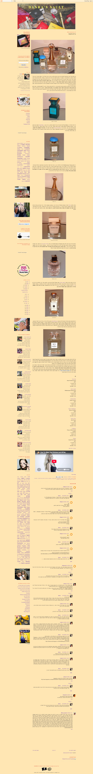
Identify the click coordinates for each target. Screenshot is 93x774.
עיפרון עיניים (26, 488)
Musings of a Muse (26, 599)
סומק (23, 487)
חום (25, 481)
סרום (21, 487)
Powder (24, 546)
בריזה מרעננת (25, 292)
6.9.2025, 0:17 (69, 712)
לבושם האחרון (62, 282)
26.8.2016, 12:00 (65, 668)
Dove (23, 513)
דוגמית (69, 478)
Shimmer (19, 551)
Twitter (28, 116)
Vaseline (21, 558)
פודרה (18, 488)
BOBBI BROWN (25, 144)
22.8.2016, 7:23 (69, 694)
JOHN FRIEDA (24, 159)
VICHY (28, 179)
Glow (28, 522)
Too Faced (19, 557)
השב (72, 490)
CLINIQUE (27, 149)
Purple (24, 547)
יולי (26, 294)
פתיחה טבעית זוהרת (27, 359)
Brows (18, 502)
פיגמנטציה (28, 489)
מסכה (25, 485)
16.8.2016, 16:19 (65, 548)
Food (29, 519)
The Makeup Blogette (25, 602)
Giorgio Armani (27, 158)
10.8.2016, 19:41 (65, 527)
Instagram (28, 114)
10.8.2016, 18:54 (65, 510)
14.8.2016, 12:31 (65, 685)
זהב (18, 479)
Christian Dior (73, 398)
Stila (20, 176)
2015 (27, 305)
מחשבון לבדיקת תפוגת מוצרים (24, 585)
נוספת (70, 205)
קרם (27, 493)
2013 (27, 308)
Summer (62, 479)
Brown (21, 502)
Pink (29, 546)
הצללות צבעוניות (24, 290)
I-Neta (64, 486)
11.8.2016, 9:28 (69, 565)
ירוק (29, 483)
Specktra (28, 605)
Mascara (22, 536)
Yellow (23, 561)
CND (22, 149)
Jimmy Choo (73, 418)
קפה (29, 493)
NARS (29, 171)
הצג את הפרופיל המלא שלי (25, 90)
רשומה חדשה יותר (72, 750)
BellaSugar (28, 607)
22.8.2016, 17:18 (65, 644)
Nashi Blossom (55, 321)
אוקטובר (25, 286)
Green (21, 522)
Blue (18, 500)
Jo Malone (74, 428)
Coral (22, 511)
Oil (25, 541)
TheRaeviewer (27, 597)
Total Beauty (27, 608)
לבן (20, 483)
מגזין (25, 484)
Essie (24, 155)
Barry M (19, 144)
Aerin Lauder (73, 389)
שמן (21, 494)
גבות (27, 479)
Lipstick (22, 533)
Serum (18, 550)
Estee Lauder (48, 478)
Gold (25, 522)
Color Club (27, 152)
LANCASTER (20, 165)
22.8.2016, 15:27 (65, 703)
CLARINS (19, 147)
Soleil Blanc (41, 125)
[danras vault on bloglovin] (24, 224)
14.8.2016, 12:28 (65, 609)
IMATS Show (27, 610)
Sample (58, 479)
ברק (29, 479)
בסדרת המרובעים (45, 243)
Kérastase (19, 162)
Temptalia (28, 593)
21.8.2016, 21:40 (65, 622)
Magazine (24, 535)
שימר (28, 494)
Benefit (28, 146)
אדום (25, 476)
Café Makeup (27, 600)
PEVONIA (28, 544)
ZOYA (20, 563)
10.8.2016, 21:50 (65, 542)
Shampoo (28, 551)
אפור (18, 476)
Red (22, 547)
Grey (18, 522)
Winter (28, 561)
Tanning (22, 556)
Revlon (24, 173)
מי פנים (20, 484)
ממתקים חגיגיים (28, 394)
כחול (26, 483)
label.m (23, 181)
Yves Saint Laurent (23, 562)
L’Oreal (28, 168)
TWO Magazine (27, 611)
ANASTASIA (28, 143)
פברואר (25, 301)
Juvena (18, 161)
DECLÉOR (19, 152)
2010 (27, 314)
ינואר (26, 303)
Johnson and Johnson (25, 161)
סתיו (18, 487)
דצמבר (25, 285)
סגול (26, 487)
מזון (23, 484)
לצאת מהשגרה (28, 383)
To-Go (65, 479)
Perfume (59, 478)
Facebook (28, 113)
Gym (24, 523)
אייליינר (21, 476)
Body (28, 502)
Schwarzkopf (27, 175)
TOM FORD (70, 479)
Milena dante (63, 712)
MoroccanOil (19, 169)
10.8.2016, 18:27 (65, 495)
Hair (21, 523)
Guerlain (20, 158)
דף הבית (53, 750)
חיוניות (66, 478)
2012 (27, 310)
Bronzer (25, 502)
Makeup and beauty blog (25, 594)
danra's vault (46, 7)
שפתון (28, 496)
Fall (18, 518)
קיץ (64, 478)
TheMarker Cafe (26, 124)
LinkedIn (28, 118)
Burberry (24, 504)
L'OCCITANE (26, 163)
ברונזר (18, 478)
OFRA (18, 171)
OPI (29, 172)
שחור (21, 493)
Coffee (21, 509)
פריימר (22, 489)
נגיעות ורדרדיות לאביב (27, 442)
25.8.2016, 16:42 (65, 658)
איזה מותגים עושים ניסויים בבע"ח (23, 586)
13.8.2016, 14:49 (68, 676)
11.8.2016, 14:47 (69, 583)
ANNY (25, 143)
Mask (18, 536)
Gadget (18, 519)
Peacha (64, 694)
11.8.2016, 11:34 (65, 574)
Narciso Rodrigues (72, 408)
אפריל (26, 297)
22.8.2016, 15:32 (65, 634)
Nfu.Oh (25, 171)
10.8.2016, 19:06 (65, 517)
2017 (27, 281)
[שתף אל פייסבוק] (56, 477)
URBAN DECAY (20, 177)
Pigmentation (19, 544)
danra (59, 495)
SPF (23, 554)
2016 (27, 283)
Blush (28, 501)
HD (17, 523)
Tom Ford (74, 379)
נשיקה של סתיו (28, 419)
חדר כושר (28, 481)
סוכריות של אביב (28, 430)
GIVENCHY (20, 156)
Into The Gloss (27, 596)
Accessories (27, 497)
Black (21, 500)
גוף (24, 479)
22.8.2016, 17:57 (65, 652)
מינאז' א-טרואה (28, 349)
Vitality (74, 479)
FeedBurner (26, 67)
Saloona (28, 122)
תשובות (69, 493)
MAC (24, 168)
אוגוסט (26, 288)
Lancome (27, 166)
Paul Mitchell (20, 172)
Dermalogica (27, 153)
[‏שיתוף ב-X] (58, 477)
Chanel (74, 438)
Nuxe (22, 171)
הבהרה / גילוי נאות (72, 448)
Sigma (18, 175)
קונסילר (24, 491)
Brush (28, 504)
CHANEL (36, 478)
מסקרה (21, 485)
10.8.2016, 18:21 (68, 486)
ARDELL (21, 143)
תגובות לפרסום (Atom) (67, 752)
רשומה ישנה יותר (36, 750)
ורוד (20, 479)
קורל (21, 491)
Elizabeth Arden (25, 515)
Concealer (26, 511)
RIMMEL (28, 173)
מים (27, 485)
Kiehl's (28, 162)
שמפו (18, 494)
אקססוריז (28, 478)
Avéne (18, 143)
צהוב (18, 489)
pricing (18, 546)
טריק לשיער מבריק (27, 337)
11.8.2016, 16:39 (65, 595)
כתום (23, 483)
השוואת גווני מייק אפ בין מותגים (24, 588)
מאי (26, 296)
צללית (28, 491)
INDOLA (28, 525)
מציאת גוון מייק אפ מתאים (25, 589)
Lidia (64, 583)
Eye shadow (23, 518)
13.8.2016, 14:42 (65, 603)
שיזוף (18, 493)
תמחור (18, 496)
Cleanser (19, 508)
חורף (22, 481)
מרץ (26, 299)
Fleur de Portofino (57, 127)
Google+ (28, 121)
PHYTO (24, 544)
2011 (27, 312)
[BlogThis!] (59, 477)
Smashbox (24, 176)
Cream (18, 511)
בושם (72, 478)
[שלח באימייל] (60, 477)
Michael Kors (28, 538)
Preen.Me (28, 119)
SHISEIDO (19, 173)
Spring (20, 554)
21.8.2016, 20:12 (65, 615)
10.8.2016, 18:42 (65, 501)
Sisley (28, 176)
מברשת (28, 484)
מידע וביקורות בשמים (26, 591)
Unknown (64, 565)
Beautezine (27, 603)
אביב (29, 476)
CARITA (18, 146)
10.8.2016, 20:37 (65, 533)
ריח (62, 478)
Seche (22, 175)
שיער (25, 494)
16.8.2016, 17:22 (65, 557)
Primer (28, 547)
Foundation (24, 519)
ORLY (25, 172)
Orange (21, 541)
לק (18, 483)
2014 (27, 307)
